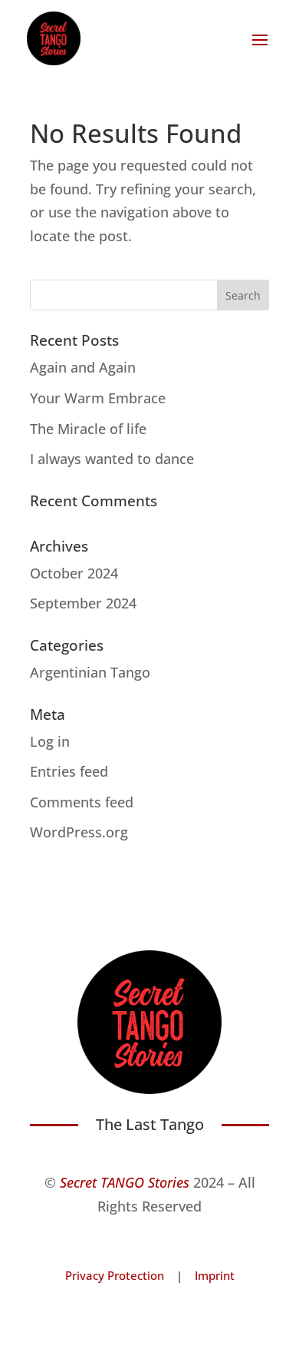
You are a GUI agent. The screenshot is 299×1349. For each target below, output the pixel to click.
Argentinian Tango (90, 672)
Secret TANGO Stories (124, 1182)
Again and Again (83, 367)
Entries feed (69, 771)
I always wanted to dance (112, 458)
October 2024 (74, 573)
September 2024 (83, 603)
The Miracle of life (88, 428)
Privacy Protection (114, 1275)
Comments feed (81, 802)
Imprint (215, 1275)
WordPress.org (79, 832)
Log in (50, 741)
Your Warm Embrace (98, 398)
